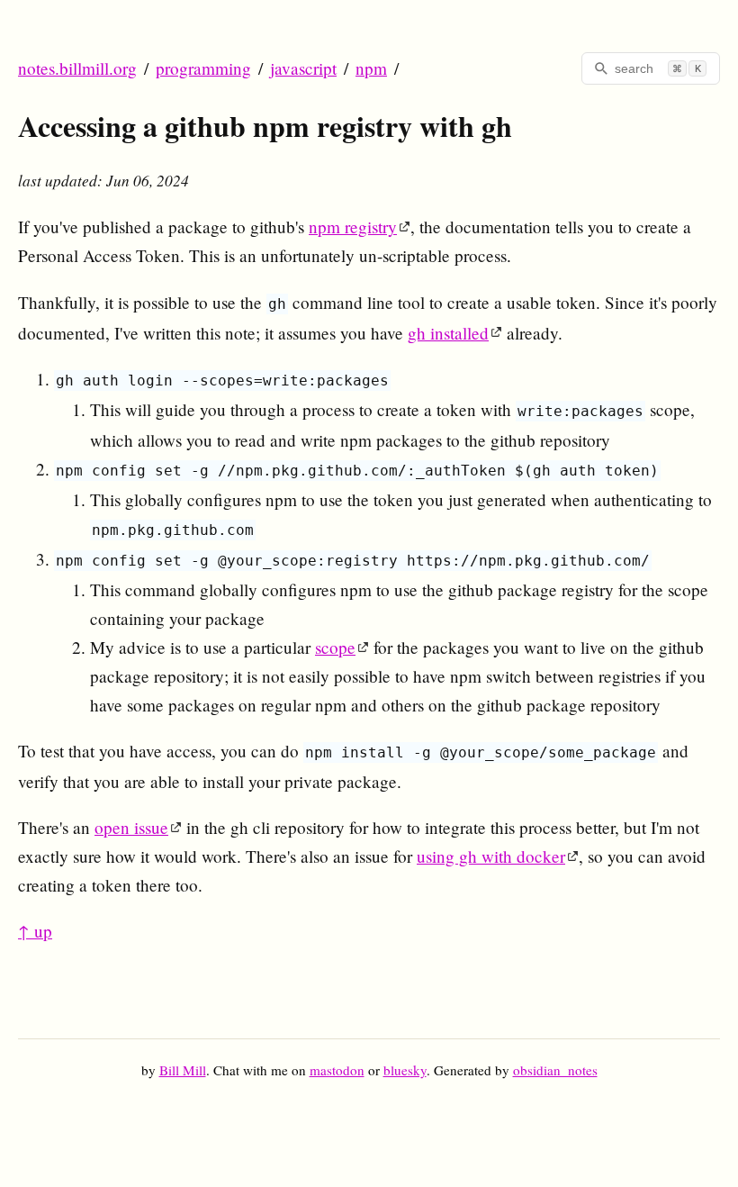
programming (203, 68)
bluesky (405, 1070)
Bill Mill (182, 1070)
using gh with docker (491, 856)
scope (335, 647)
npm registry (353, 226)
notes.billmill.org (77, 68)
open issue (131, 827)
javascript (303, 68)
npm (371, 68)
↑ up (35, 931)
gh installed (448, 333)
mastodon (337, 1070)
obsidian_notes (555, 1070)
